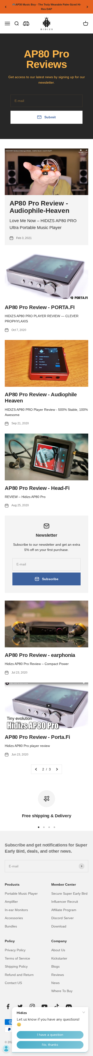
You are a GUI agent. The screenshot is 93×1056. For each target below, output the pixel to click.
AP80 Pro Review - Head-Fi (37, 488)
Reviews (57, 975)
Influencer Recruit (64, 901)
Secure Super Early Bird (69, 893)
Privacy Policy (15, 950)
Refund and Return (19, 975)
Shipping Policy (16, 966)
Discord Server (62, 918)
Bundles (11, 926)
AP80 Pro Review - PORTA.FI (39, 307)
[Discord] (26, 23)
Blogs (55, 966)
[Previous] (5, 6)
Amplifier (11, 901)
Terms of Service (17, 958)
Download (58, 926)
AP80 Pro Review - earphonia (40, 655)
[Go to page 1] (36, 769)
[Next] (87, 6)
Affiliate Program (63, 910)
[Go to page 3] (57, 769)
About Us (58, 950)
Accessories (14, 918)
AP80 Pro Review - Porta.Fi (37, 737)
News (55, 983)
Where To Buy (61, 991)
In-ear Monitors (16, 910)
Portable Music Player (21, 893)
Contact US (13, 983)
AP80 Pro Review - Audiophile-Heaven (39, 207)
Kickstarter (59, 958)
